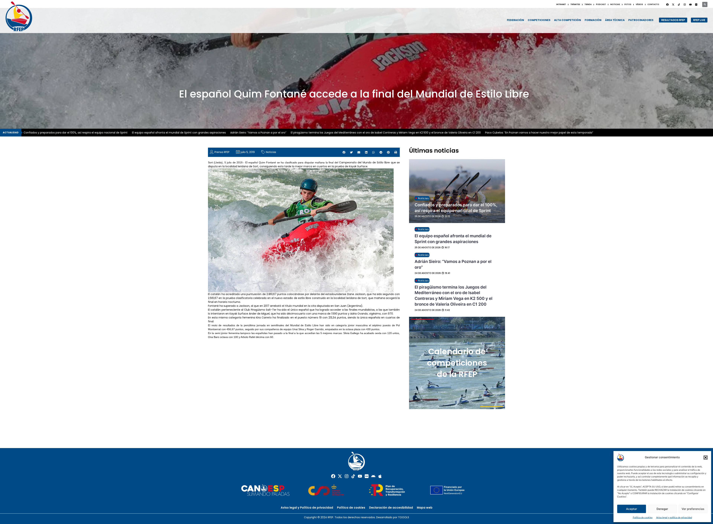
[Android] (373, 476)
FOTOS (627, 4)
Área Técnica (615, 20)
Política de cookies (642, 517)
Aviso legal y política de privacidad (674, 517)
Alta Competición (567, 20)
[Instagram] (684, 4)
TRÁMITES (575, 4)
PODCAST (601, 4)
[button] (705, 457)
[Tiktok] (353, 476)
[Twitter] (673, 4)
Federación (515, 20)
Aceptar (631, 509)
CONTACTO (653, 4)
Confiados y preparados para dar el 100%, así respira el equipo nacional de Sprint (76, 132)
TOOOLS (403, 517)
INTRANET (561, 4)
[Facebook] (667, 4)
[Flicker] (696, 4)
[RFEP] (22, 16)
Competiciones (539, 20)
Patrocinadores (640, 20)
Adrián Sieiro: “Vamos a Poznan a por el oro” (258, 132)
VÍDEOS (639, 4)
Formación (593, 20)
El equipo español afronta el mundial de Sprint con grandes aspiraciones (179, 132)
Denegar (662, 509)
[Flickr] (366, 476)
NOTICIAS (615, 4)
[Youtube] (690, 4)
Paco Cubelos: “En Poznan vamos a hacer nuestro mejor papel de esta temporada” (539, 132)
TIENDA (588, 4)
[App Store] (380, 476)
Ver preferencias (693, 509)
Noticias (271, 152)
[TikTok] (678, 4)
